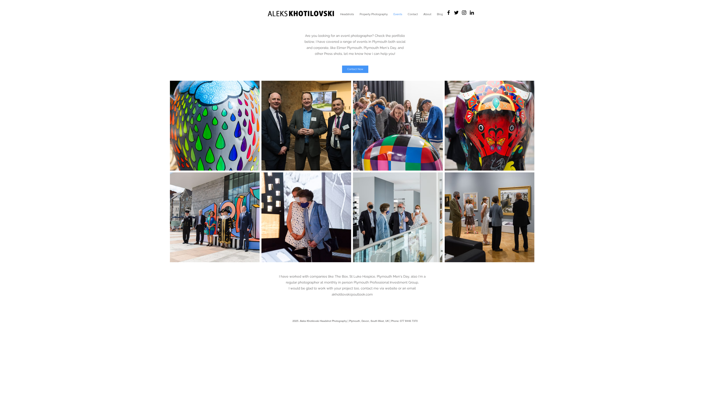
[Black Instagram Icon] (464, 13)
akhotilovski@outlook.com (352, 294)
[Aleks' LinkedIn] (472, 13)
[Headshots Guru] (449, 13)
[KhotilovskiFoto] (456, 13)
